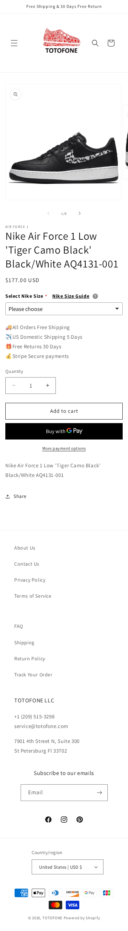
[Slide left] (48, 213)
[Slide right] (79, 213)
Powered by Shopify (82, 917)
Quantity (14, 371)
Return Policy (29, 658)
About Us (25, 548)
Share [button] (20, 496)
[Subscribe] (99, 792)
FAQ (18, 626)
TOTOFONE (52, 917)
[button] (14, 43)
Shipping (24, 642)
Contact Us (26, 564)
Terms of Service (33, 596)
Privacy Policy (29, 580)
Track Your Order (33, 674)
